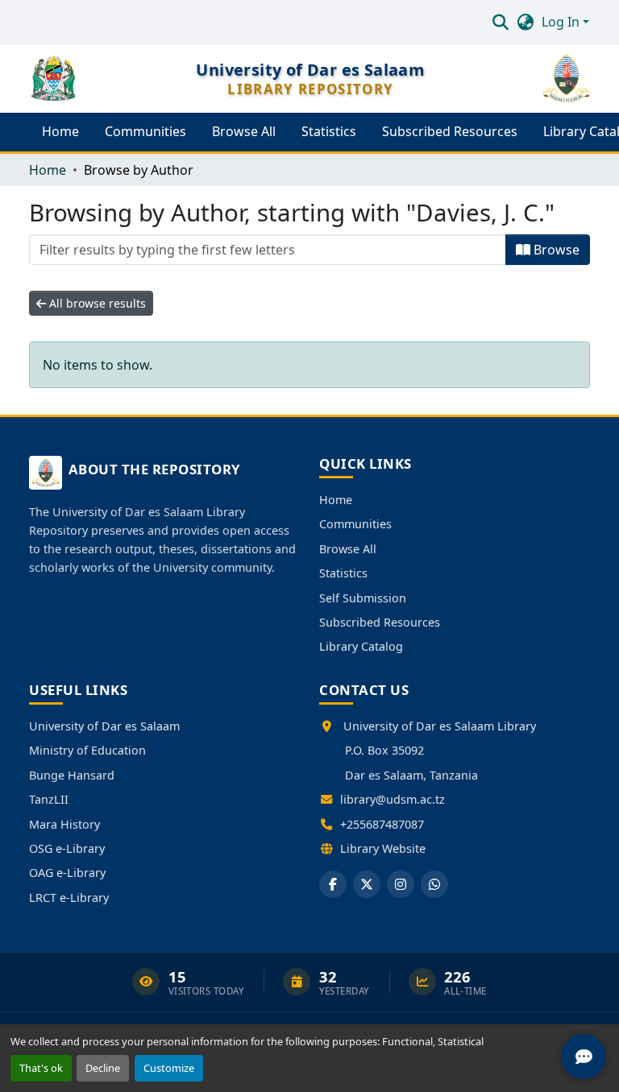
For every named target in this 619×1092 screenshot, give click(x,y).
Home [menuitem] (60, 131)
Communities (355, 524)
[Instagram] (400, 884)
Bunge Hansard (71, 775)
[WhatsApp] (434, 884)
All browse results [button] (96, 303)
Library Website (383, 848)
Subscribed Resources (379, 622)
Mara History (64, 824)
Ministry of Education (87, 750)
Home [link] (47, 170)
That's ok (41, 1068)
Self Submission (362, 598)
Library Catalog (361, 646)
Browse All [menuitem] (244, 131)
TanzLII (49, 799)
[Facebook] (333, 884)
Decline (102, 1068)
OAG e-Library (67, 872)
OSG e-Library (67, 848)
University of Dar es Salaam (104, 726)
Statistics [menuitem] (328, 131)
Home (335, 499)
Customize (168, 1068)
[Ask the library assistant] (583, 1056)
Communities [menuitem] (145, 131)
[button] (500, 21)
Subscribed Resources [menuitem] (449, 131)
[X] (366, 884)
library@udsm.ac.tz (392, 799)
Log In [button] (562, 22)
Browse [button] (555, 250)
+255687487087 (382, 824)
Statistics (343, 573)
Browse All (347, 548)
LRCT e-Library (69, 897)
